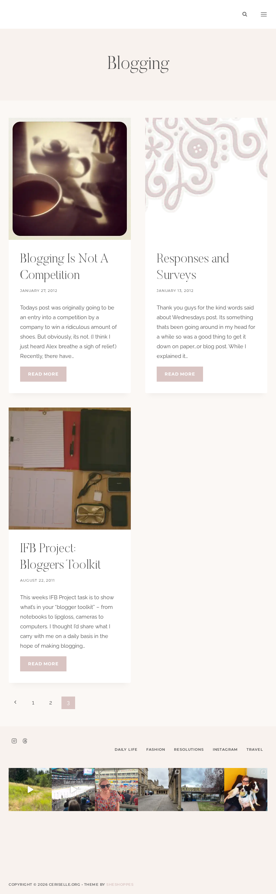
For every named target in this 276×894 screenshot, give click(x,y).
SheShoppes (119, 884)
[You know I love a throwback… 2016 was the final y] (245, 789)
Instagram (225, 749)
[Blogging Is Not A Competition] (70, 179)
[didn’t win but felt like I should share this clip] (73, 789)
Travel (255, 749)
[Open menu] (263, 14)
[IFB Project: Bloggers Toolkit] (70, 469)
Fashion (155, 749)
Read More (47, 376)
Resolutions (188, 749)
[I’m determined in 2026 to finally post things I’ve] (202, 789)
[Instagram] (14, 740)
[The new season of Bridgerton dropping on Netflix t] (159, 789)
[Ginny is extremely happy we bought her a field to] (30, 789)
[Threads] (24, 740)
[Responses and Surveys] (206, 179)
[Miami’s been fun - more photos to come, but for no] (116, 789)
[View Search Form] (244, 14)
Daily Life (126, 749)
